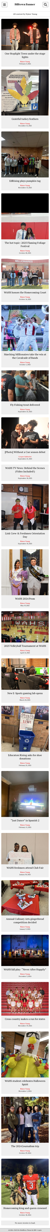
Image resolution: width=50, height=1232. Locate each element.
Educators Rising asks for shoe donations (25, 756)
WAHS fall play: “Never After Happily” (25, 969)
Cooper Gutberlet (25, 456)
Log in (40, 1230)
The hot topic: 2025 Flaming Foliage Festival (25, 244)
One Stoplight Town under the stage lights (25, 55)
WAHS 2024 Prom (25, 598)
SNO (35, 1230)
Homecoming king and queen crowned (25, 1208)
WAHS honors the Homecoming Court (25, 292)
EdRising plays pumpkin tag (25, 180)
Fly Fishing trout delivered (25, 404)
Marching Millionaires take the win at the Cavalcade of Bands (25, 356)
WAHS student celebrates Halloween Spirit (25, 1082)
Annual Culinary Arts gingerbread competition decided (25, 920)
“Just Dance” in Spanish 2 (25, 820)
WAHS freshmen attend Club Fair (25, 867)
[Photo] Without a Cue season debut (25, 452)
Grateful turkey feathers (25, 119)
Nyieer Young (25, 61)
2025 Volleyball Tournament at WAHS (25, 645)
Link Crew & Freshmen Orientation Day (25, 535)
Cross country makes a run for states (25, 1019)
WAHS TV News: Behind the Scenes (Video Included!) (25, 469)
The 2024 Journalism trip (25, 1146)
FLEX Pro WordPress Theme (23, 1230)
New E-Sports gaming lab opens (25, 693)
